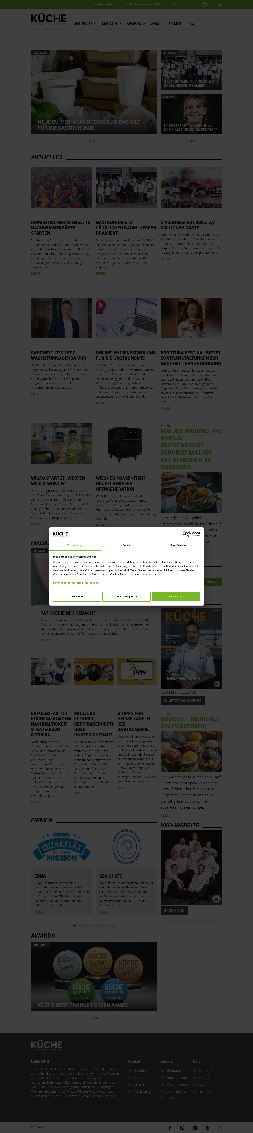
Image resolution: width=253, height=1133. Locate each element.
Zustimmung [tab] (75, 545)
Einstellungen (124, 596)
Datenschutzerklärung (67, 582)
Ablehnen (77, 596)
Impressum (91, 582)
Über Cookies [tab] (178, 545)
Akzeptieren (176, 596)
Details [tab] (126, 545)
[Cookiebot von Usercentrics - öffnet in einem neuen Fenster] (185, 534)
